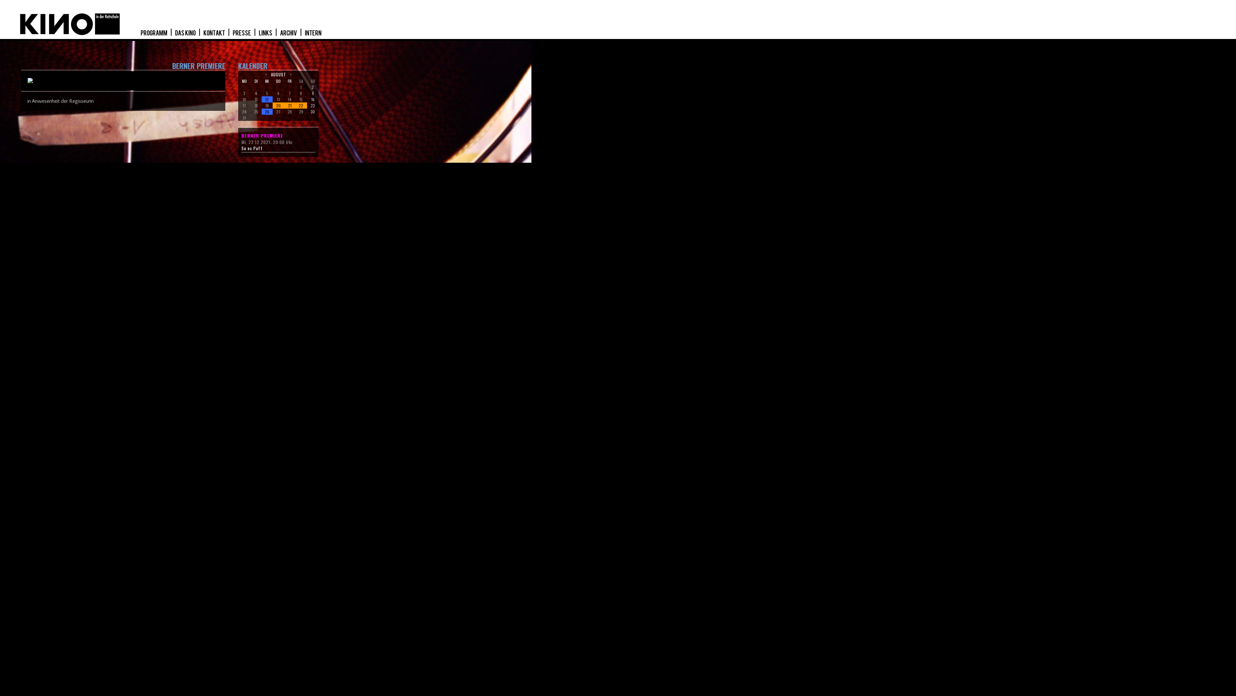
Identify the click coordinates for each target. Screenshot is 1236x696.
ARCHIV (289, 33)
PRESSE (242, 33)
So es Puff (252, 148)
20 (278, 105)
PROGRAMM (154, 33)
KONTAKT (214, 33)
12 (267, 99)
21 (290, 105)
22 (301, 105)
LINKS (266, 33)
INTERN (313, 33)
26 (267, 111)
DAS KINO (186, 33)
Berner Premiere (262, 136)
